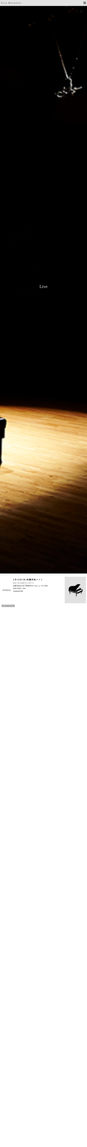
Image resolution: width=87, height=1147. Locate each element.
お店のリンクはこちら (8, 605)
